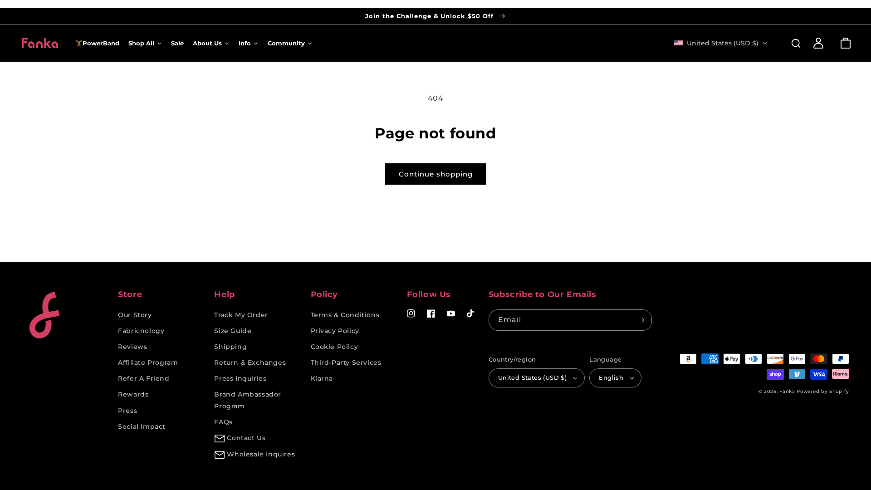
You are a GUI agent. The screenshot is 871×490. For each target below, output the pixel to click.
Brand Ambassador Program (247, 400)
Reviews (132, 347)
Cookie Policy (334, 347)
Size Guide (232, 331)
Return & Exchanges (250, 362)
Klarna (322, 378)
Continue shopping (436, 174)
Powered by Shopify (823, 391)
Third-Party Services (346, 362)
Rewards (133, 394)
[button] (791, 43)
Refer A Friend (143, 378)
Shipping (230, 347)
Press (127, 411)
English (611, 377)
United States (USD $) (532, 377)
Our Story (135, 315)
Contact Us (246, 438)
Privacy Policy (335, 331)
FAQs (223, 422)
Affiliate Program (148, 362)
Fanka (787, 391)
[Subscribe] (641, 320)
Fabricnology (141, 331)
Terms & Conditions (345, 315)
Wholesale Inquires (261, 454)
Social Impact (142, 426)
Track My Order (241, 315)
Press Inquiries (240, 378)
